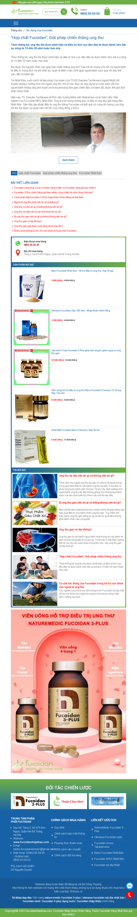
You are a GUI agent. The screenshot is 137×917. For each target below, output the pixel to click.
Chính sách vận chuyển (67, 849)
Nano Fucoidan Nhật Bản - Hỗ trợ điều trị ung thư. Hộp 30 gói (82, 270)
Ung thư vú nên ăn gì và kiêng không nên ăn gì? (38, 206)
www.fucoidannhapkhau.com (31, 842)
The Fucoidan (68, 801)
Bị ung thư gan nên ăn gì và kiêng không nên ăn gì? (40, 216)
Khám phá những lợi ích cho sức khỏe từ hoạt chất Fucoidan (45, 230)
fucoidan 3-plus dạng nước (58, 901)
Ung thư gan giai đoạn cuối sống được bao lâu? (38, 226)
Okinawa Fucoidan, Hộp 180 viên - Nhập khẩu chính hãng (80, 310)
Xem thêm (68, 160)
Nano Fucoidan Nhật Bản (109, 852)
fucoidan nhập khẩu (89, 901)
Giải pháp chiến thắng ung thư (60, 173)
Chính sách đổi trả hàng (67, 855)
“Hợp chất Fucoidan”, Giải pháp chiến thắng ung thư (90, 556)
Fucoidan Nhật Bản (90, 173)
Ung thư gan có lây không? (28, 221)
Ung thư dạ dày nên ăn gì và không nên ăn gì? (37, 211)
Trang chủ (16, 30)
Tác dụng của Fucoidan (39, 30)
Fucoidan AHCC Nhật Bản (109, 858)
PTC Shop (107, 801)
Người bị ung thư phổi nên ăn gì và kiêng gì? (36, 202)
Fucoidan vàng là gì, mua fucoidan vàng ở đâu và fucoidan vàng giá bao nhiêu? (55, 187)
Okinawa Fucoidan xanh (108, 837)
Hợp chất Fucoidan (30, 173)
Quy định (59, 827)
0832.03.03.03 (90, 13)
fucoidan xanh (31, 901)
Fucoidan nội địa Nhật (107, 865)
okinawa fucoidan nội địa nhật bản (103, 897)
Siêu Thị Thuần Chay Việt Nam (29, 801)
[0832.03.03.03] (129, 895)
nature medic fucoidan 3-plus (63, 897)
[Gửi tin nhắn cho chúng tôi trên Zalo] (129, 886)
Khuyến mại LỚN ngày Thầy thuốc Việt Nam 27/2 (44, 2)
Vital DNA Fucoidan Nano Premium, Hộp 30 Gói (75, 430)
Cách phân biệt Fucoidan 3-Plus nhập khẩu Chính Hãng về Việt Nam (49, 197)
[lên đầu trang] (129, 905)
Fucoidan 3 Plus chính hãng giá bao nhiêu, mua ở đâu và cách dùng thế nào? (53, 192)
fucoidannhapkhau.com (39, 910)
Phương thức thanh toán (68, 843)
